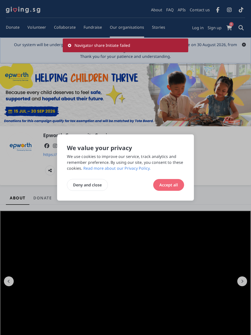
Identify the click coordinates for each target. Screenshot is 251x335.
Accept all (168, 185)
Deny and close (87, 185)
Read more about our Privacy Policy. (117, 168)
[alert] (125, 45)
